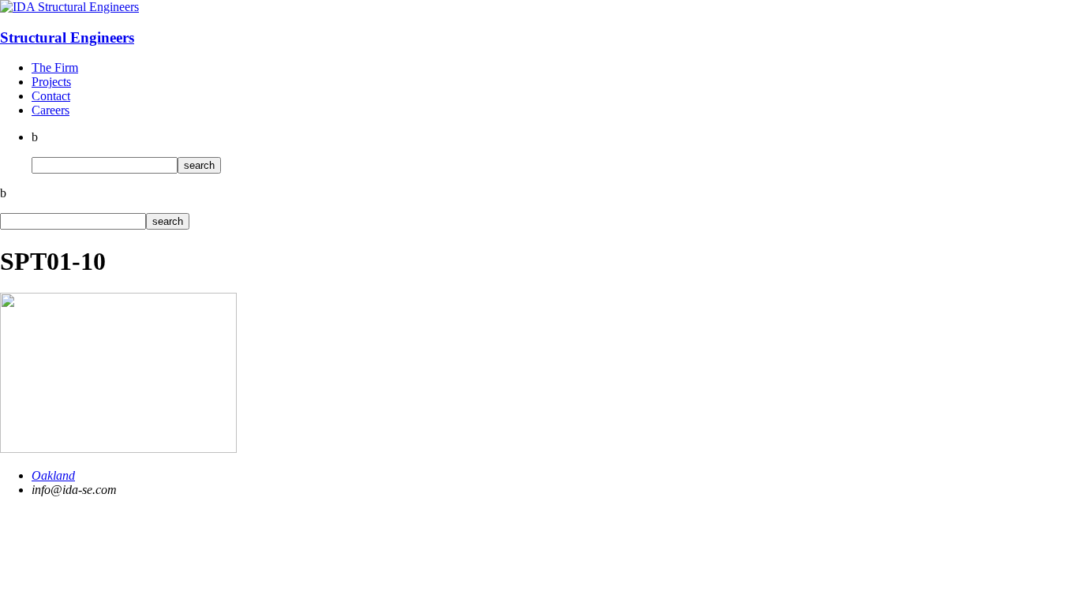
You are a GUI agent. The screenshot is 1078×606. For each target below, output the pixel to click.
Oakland (53, 475)
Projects (51, 81)
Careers (50, 110)
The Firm (55, 67)
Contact (51, 96)
